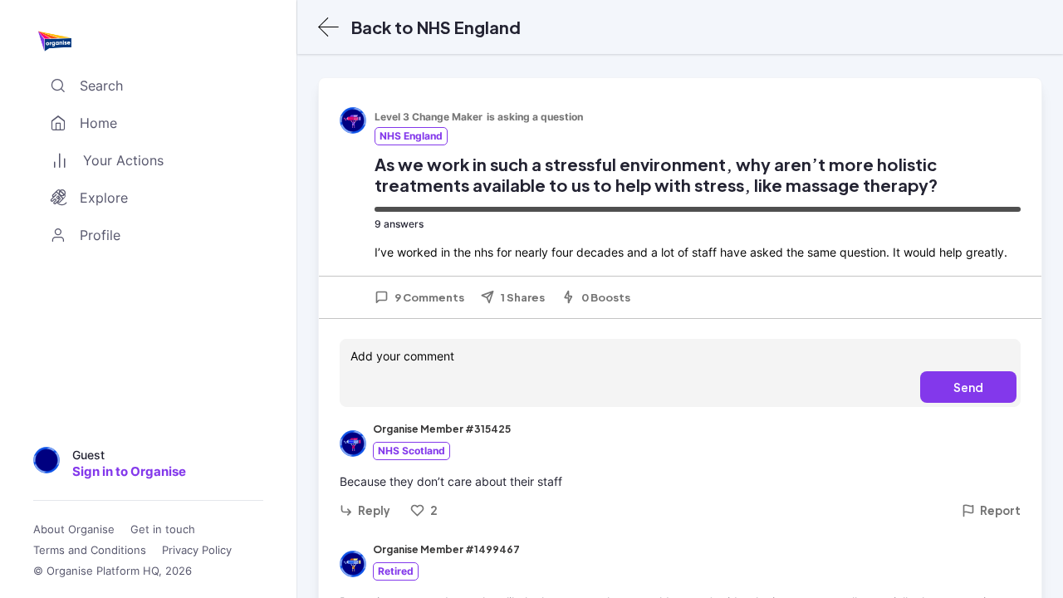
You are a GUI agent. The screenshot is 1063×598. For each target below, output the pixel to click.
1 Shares (523, 297)
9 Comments (429, 297)
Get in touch (162, 529)
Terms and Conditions (89, 550)
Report (1000, 510)
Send (968, 387)
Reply (374, 510)
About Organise (74, 529)
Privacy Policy (197, 550)
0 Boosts (605, 297)
